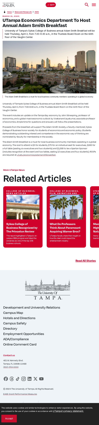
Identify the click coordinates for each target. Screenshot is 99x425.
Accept (9, 418)
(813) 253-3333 (10, 366)
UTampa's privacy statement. (68, 411)
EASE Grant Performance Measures (20, 393)
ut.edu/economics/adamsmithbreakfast (36, 154)
